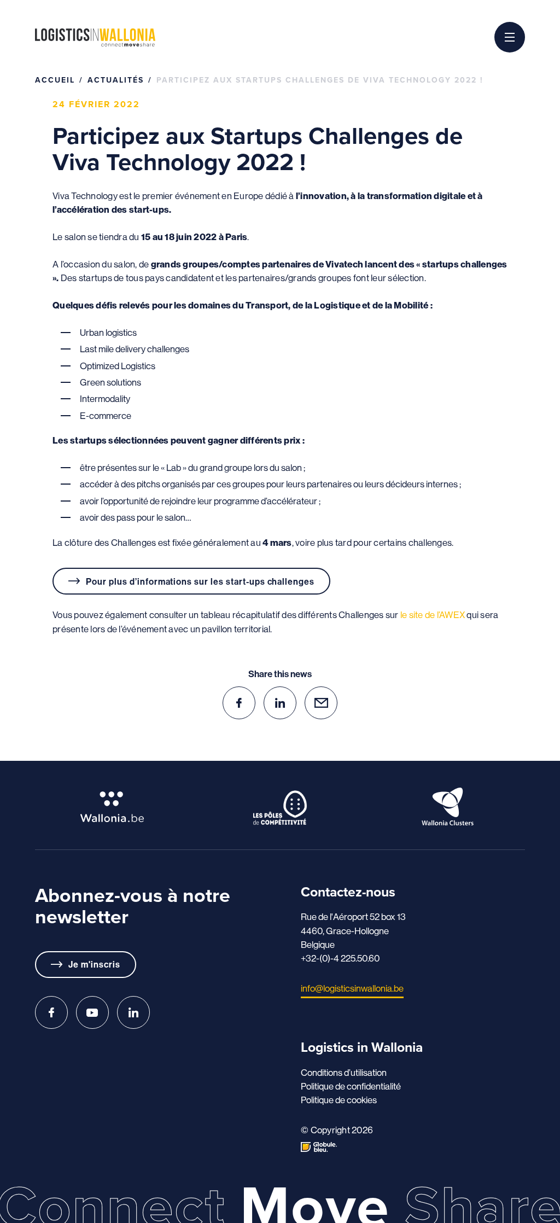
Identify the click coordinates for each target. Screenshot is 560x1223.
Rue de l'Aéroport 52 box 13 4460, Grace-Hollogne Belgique (353, 930)
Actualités (116, 80)
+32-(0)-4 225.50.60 (340, 958)
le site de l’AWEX (433, 614)
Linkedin (133, 1012)
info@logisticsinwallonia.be (352, 988)
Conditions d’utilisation (344, 1072)
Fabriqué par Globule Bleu (319, 1147)
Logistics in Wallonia (95, 37)
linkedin (280, 702)
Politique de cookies (339, 1099)
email (321, 702)
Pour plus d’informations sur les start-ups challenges (200, 581)
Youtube (92, 1012)
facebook (239, 702)
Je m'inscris (94, 964)
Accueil (55, 80)
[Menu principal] (509, 37)
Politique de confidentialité (351, 1086)
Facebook (51, 1012)
